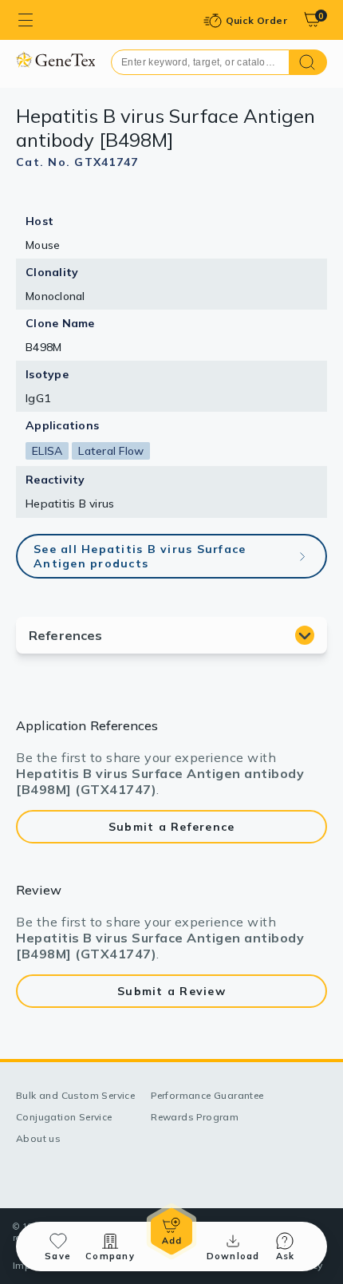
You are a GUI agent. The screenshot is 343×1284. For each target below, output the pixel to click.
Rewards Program (195, 1117)
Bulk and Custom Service (75, 1095)
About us (38, 1138)
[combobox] (200, 62)
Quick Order (256, 20)
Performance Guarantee (207, 1095)
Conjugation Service (64, 1117)
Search (308, 62)
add (171, 1231)
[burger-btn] (25, 20)
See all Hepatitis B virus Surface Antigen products (140, 556)
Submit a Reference (171, 827)
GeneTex (55, 59)
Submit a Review (171, 991)
